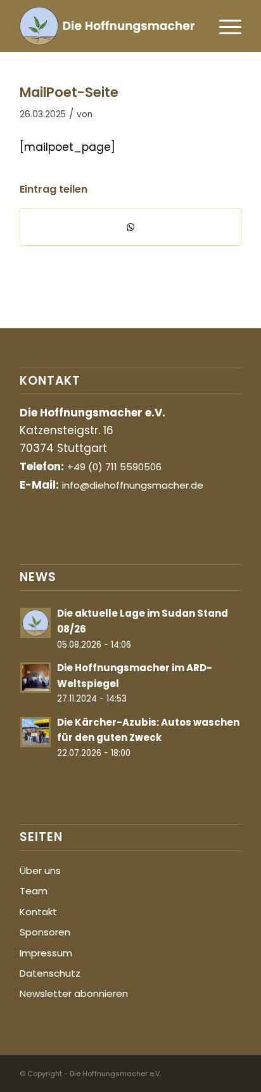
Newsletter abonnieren (74, 993)
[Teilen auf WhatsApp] (130, 227)
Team (34, 890)
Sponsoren (45, 932)
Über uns (40, 870)
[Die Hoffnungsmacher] (108, 26)
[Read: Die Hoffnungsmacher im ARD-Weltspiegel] (35, 677)
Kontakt (38, 911)
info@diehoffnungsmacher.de (132, 485)
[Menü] (224, 26)
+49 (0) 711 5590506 (114, 466)
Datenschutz (50, 973)
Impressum (46, 953)
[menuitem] (224, 26)
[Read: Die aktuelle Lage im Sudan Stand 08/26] (35, 623)
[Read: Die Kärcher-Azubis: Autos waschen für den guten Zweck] (35, 732)
